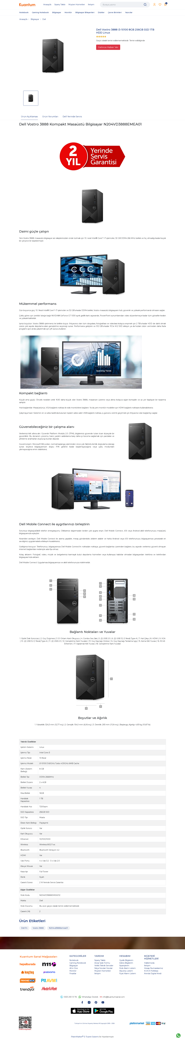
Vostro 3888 (38, 928)
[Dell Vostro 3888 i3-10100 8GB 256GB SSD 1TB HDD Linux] (53, 56)
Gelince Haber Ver (108, 47)
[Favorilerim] (160, 4)
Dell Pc (24, 928)
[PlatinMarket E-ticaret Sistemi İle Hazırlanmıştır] (137, 1023)
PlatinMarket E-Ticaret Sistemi (85, 1037)
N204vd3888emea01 (58, 928)
